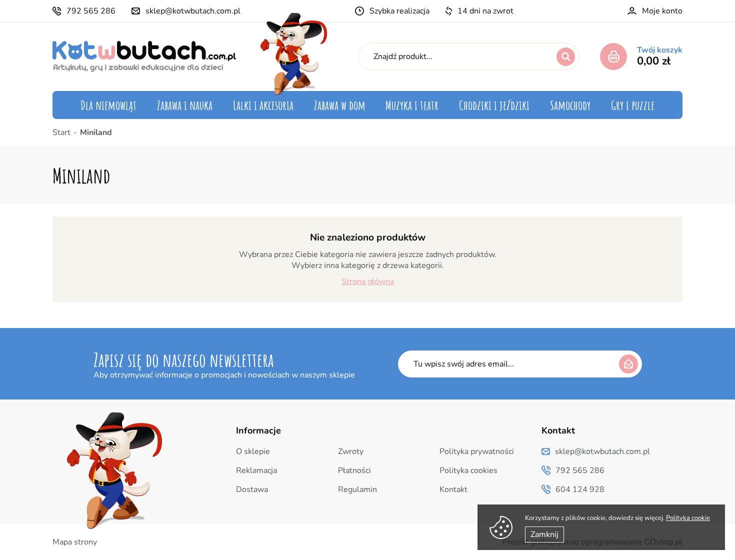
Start (61, 132)
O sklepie (253, 451)
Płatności (354, 470)
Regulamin (357, 489)
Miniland (96, 132)
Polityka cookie (688, 518)
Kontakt (454, 489)
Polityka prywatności (477, 451)
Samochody (570, 105)
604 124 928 (580, 489)
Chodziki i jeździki (494, 105)
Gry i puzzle (632, 105)
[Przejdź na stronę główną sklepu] (144, 56)
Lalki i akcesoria (263, 105)
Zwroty (351, 451)
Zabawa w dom (340, 105)
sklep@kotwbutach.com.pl (193, 11)
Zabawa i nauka (184, 105)
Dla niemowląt (108, 105)
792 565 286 (91, 11)
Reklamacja (256, 470)
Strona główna (368, 281)
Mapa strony (74, 542)
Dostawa (252, 489)
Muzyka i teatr (412, 105)
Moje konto (662, 11)
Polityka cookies (469, 470)
